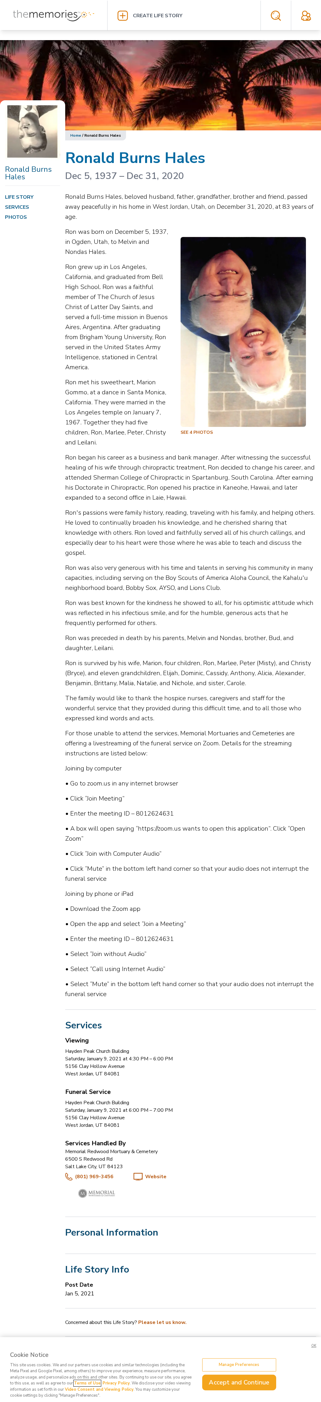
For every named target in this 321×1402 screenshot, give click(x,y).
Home (75, 135)
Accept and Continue (239, 1382)
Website (155, 1176)
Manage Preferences (239, 1365)
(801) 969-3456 (94, 1176)
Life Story (19, 197)
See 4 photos (197, 432)
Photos (16, 217)
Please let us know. (162, 1322)
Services (17, 207)
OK (313, 1345)
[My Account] (306, 16)
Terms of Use (87, 1383)
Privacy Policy (116, 1383)
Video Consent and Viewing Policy (99, 1389)
